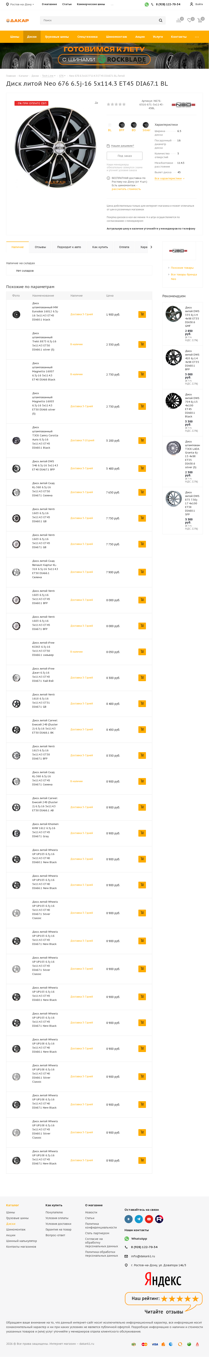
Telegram (139, 1219)
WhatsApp (139, 1239)
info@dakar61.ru (143, 1256)
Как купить (54, 1205)
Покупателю (54, 1212)
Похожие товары (182, 267)
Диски (10, 1224)
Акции (10, 1235)
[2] (113, 104)
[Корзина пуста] (199, 20)
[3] (116, 104)
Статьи (89, 1218)
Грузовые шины (17, 1218)
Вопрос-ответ (55, 1235)
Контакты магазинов (21, 1246)
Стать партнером (97, 1233)
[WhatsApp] (146, 4)
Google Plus (159, 1219)
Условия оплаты (57, 1218)
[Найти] (161, 20)
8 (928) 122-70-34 (144, 1247)
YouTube (149, 1219)
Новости (91, 1212)
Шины (10, 1212)
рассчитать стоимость (126, 189)
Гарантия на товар (58, 1229)
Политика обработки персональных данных (101, 1253)
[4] (120, 104)
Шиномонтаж (16, 1229)
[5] (124, 104)
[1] (109, 104)
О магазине (94, 1205)
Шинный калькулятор (21, 1241)
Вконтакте (129, 1219)
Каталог (12, 1205)
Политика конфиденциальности (101, 1225)
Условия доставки (58, 1224)
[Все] (197, 37)
